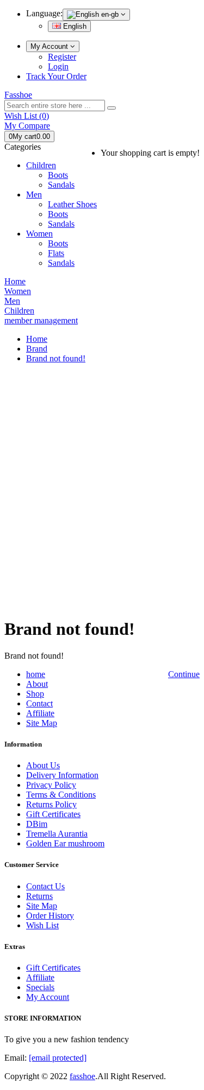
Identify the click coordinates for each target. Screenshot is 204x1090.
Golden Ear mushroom (65, 843)
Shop (35, 693)
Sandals (61, 184)
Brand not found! (55, 358)
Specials (40, 987)
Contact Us (45, 886)
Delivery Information (62, 775)
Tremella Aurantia (57, 833)
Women (39, 233)
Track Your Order (56, 76)
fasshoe (82, 1076)
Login (58, 66)
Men (34, 194)
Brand (36, 348)
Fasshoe (18, 94)
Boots (58, 175)
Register (62, 56)
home (35, 674)
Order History (50, 915)
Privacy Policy (51, 784)
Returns (39, 896)
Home (36, 338)
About (37, 684)
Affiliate (40, 713)
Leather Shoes (72, 204)
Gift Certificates (53, 814)
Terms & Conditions (61, 794)
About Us (43, 765)
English (73, 26)
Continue (184, 674)
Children (41, 165)
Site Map (41, 723)
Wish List (42, 925)
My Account (50, 46)
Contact (39, 703)
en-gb (110, 14)
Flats (56, 253)
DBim (36, 823)
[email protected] (57, 1057)
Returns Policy (51, 804)
